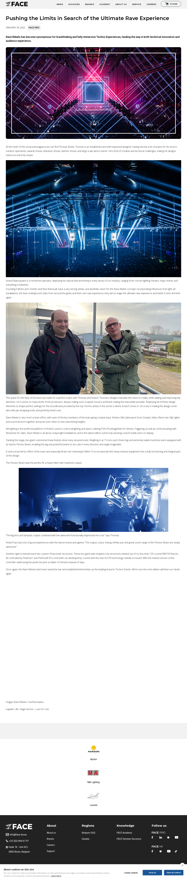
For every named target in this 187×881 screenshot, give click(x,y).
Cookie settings (131, 873)
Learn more (56, 876)
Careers (151, 4)
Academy (104, 4)
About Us (121, 4)
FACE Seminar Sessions (129, 838)
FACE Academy (124, 832)
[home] (17, 3)
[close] (182, 865)
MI (157, 846)
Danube (85, 838)
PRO (159, 832)
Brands (89, 4)
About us (51, 832)
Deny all (152, 873)
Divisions (74, 4)
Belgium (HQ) (88, 832)
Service (136, 4)
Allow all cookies (174, 873)
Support (51, 851)
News (60, 4)
